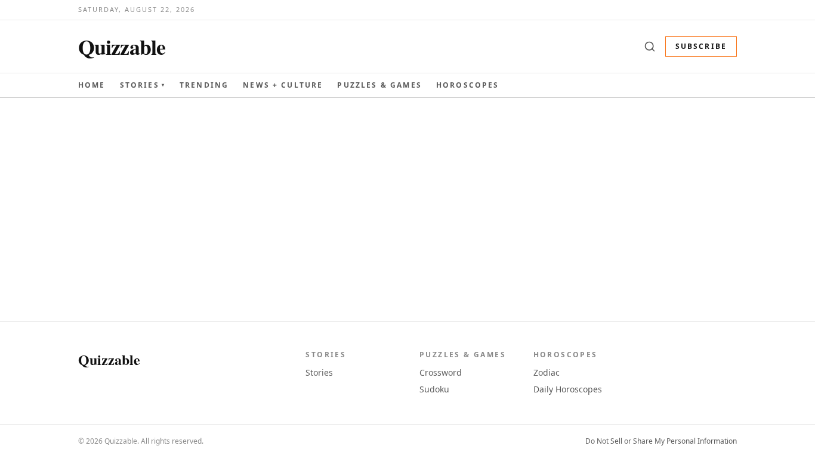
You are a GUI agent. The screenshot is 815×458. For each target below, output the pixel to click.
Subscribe (701, 46)
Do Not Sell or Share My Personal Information (661, 441)
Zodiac (546, 372)
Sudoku (434, 389)
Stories (142, 85)
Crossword (440, 372)
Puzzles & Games (379, 85)
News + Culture (283, 85)
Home (92, 85)
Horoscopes (467, 85)
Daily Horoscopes (567, 389)
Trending (204, 85)
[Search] (650, 46)
